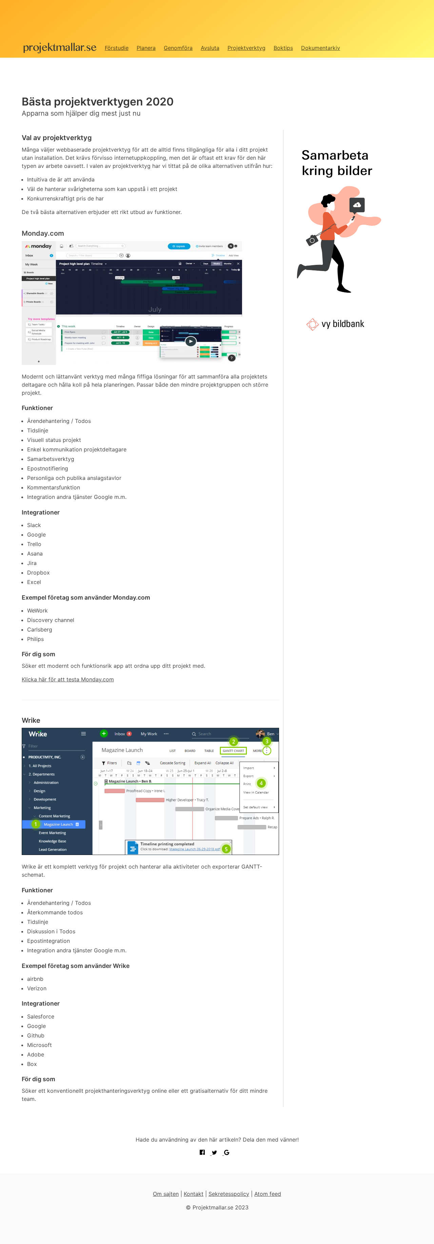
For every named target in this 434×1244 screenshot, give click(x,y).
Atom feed (267, 1193)
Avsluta (210, 47)
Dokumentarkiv (320, 47)
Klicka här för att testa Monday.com (68, 679)
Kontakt (193, 1193)
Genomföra (178, 47)
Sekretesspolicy (229, 1193)
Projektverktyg (246, 47)
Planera (146, 47)
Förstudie (117, 47)
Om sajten (166, 1193)
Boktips (283, 47)
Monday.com (43, 233)
